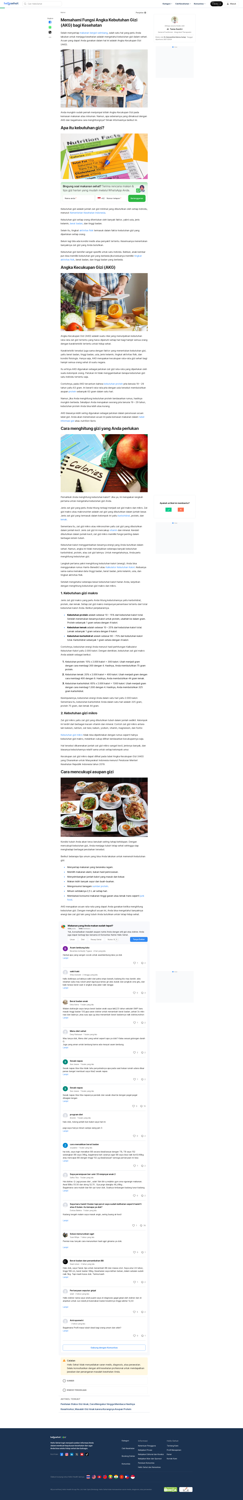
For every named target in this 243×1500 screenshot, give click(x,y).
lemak (64, 519)
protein (72, 391)
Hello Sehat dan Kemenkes (149, 1467)
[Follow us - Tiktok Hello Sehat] (86, 1454)
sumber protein (100, 886)
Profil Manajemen (174, 1450)
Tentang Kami (172, 1446)
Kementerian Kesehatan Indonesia (87, 212)
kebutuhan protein (113, 383)
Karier (169, 1454)
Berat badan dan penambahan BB (87, 1260)
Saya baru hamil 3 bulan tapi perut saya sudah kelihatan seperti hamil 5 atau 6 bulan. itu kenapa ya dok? (105, 1205)
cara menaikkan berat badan (84, 1144)
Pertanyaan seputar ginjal (83, 1290)
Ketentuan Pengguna (147, 1446)
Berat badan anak (79, 1001)
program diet (76, 1114)
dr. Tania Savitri (175, 29)
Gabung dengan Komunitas (104, 1347)
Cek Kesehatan (128, 1448)
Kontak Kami (172, 1459)
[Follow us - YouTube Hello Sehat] (81, 1454)
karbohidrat (124, 515)
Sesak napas (76, 1061)
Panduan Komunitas (146, 1463)
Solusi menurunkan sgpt (82, 1234)
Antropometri (77, 1320)
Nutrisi (63, 12)
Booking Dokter (128, 1456)
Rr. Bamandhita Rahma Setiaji (175, 37)
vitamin (113, 530)
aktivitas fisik (86, 230)
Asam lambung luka (79, 947)
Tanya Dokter (139, 939)
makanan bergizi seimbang (94, 32)
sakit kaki (74, 971)
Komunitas (126, 1464)
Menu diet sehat (78, 1031)
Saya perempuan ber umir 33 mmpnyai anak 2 (93, 1174)
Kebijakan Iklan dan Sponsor (150, 1459)
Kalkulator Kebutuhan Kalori (120, 567)
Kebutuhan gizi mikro (72, 735)
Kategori (125, 1441)
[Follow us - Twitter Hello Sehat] (76, 1454)
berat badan (76, 223)
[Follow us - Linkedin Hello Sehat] (71, 1454)
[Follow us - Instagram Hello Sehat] (66, 1454)
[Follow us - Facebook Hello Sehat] (61, 1454)
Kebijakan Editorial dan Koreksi (151, 1454)
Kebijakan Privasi (145, 1450)
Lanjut (65, 958)
